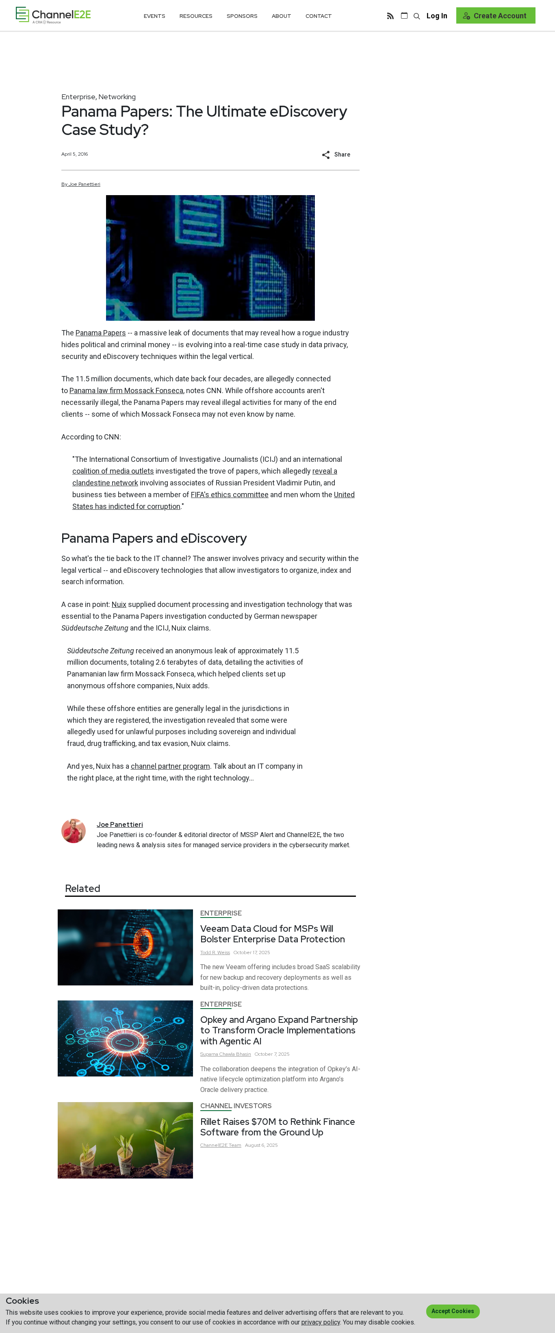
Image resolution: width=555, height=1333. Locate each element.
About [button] (281, 16)
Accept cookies (452, 1311)
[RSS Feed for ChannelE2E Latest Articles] (390, 15)
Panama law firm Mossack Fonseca (126, 390)
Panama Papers (101, 332)
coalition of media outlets (113, 471)
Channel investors (236, 1106)
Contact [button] (319, 16)
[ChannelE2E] (53, 15)
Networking (117, 96)
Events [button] (154, 16)
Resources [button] (196, 16)
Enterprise (78, 96)
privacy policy (320, 1322)
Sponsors (242, 16)
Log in (437, 15)
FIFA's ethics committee (230, 494)
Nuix (119, 604)
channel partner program (170, 766)
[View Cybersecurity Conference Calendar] (404, 15)
